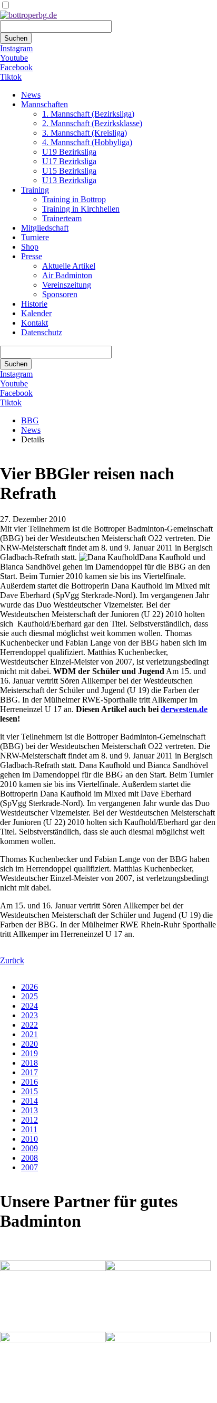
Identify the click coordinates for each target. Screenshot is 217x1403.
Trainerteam (62, 218)
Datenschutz (41, 332)
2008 (29, 1157)
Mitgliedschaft (44, 227)
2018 (29, 1062)
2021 (29, 1034)
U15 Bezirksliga (69, 170)
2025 (29, 996)
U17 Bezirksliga (69, 161)
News (31, 94)
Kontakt (34, 322)
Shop (29, 246)
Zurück (12, 960)
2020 (29, 1043)
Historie (34, 303)
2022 (29, 1024)
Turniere (35, 237)
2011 (29, 1129)
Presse (31, 256)
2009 (29, 1148)
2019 (29, 1053)
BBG (30, 420)
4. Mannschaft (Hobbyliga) (87, 142)
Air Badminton (67, 275)
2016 (29, 1081)
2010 (29, 1138)
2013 (29, 1110)
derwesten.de (184, 709)
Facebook (16, 67)
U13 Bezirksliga (69, 180)
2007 (29, 1167)
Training (35, 189)
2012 (29, 1119)
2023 (29, 1015)
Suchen (15, 38)
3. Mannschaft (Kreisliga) (84, 132)
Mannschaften (44, 104)
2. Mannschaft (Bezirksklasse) (92, 123)
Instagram (16, 48)
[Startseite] (28, 15)
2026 (29, 986)
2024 (29, 1005)
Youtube (14, 57)
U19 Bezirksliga (69, 151)
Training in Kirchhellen (81, 208)
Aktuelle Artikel (68, 265)
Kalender (36, 313)
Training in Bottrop (74, 199)
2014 (29, 1100)
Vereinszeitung (66, 284)
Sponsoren (59, 294)
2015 (29, 1091)
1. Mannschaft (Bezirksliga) (88, 113)
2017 (29, 1072)
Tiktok (11, 76)
